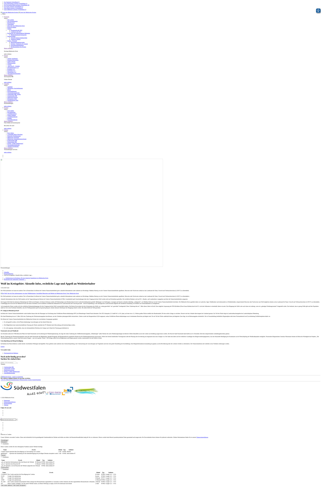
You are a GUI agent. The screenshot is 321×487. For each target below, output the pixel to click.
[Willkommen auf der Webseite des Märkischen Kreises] (18, 12)
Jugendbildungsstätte (9, 373)
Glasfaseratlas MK (9, 367)
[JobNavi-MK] (68, 394)
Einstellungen (4, 440)
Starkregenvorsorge (9, 370)
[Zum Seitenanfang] (1, 433)
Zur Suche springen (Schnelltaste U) (13, 6)
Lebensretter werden (9, 368)
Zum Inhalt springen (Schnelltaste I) (13, 8)
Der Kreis (6, 16)
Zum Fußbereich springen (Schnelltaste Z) (15, 9)
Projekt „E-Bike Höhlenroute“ (12, 371)
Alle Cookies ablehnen (6, 485)
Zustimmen (5, 444)
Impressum (7, 400)
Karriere (6, 107)
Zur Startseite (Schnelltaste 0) (11, 2)
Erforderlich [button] (4, 442)
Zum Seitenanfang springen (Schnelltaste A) (15, 3)
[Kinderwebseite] (54, 394)
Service (6, 55)
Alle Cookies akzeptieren (19, 485)
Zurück (3, 346)
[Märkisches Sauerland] (86, 394)
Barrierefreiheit (8, 403)
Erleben (6, 130)
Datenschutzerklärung (10, 402)
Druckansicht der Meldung (11, 353)
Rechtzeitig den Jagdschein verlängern (15, 279)
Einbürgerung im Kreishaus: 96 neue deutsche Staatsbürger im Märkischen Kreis (26, 278)
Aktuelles (6, 84)
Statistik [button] (3, 455)
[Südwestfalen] (23, 394)
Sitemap (6, 405)
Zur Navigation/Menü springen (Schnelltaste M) (16, 5)
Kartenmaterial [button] (4, 467)
